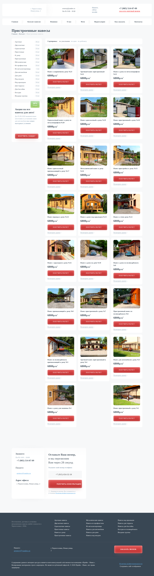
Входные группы (27, 96)
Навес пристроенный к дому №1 (126, 408)
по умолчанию (64, 41)
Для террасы (27, 86)
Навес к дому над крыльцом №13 (93, 217)
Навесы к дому (60, 532)
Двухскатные (27, 45)
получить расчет (61, 82)
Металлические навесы (94, 520)
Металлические (27, 62)
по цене (74, 41)
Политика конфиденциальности (130, 564)
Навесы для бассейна (125, 526)
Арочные (27, 42)
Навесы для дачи (92, 532)
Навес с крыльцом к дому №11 (59, 263)
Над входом (27, 79)
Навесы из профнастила (95, 523)
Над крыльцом (27, 82)
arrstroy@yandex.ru (68, 8)
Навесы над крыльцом (126, 520)
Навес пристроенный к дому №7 (93, 311)
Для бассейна (27, 89)
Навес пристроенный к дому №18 (126, 120)
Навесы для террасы (125, 523)
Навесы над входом (93, 535)
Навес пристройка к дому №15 (125, 168)
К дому (27, 55)
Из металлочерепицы (27, 69)
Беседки (27, 92)
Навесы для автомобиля (95, 529)
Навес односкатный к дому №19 (93, 120)
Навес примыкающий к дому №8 (60, 311)
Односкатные (27, 48)
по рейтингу (82, 41)
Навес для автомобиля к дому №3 (126, 360)
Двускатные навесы (61, 523)
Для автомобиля (27, 72)
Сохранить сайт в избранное (130, 566)
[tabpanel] (60, 59)
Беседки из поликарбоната (127, 529)
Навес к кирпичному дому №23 (59, 72)
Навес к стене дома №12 (122, 217)
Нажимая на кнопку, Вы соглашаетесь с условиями (62, 492)
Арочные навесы (60, 520)
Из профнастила (27, 65)
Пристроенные (27, 59)
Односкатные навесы (62, 526)
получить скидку (27, 136)
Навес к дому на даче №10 (90, 263)
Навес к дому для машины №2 (59, 408)
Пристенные (27, 52)
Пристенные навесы (61, 529)
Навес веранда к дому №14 (58, 217)
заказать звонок (128, 549)
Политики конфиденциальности (65, 493)
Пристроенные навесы (62, 535)
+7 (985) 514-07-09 (25, 460)
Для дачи (27, 76)
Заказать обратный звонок (129, 11)
